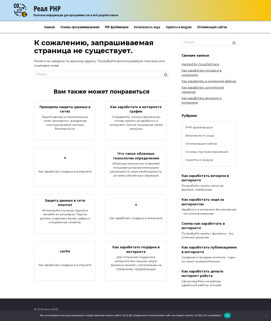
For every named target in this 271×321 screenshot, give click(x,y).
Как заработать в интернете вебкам (209, 81)
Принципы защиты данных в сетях (65, 109)
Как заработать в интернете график (136, 109)
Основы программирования (79, 27)
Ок (227, 315)
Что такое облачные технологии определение (136, 156)
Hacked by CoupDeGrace (200, 64)
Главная (49, 27)
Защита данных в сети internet (65, 202)
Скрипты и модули (179, 27)
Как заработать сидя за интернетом (203, 202)
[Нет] (266, 315)
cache (65, 251)
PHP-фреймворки (116, 27)
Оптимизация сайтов (212, 27)
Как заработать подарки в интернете (136, 249)
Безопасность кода (147, 27)
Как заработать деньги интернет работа (202, 273)
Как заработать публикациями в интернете (209, 249)
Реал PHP (47, 8)
